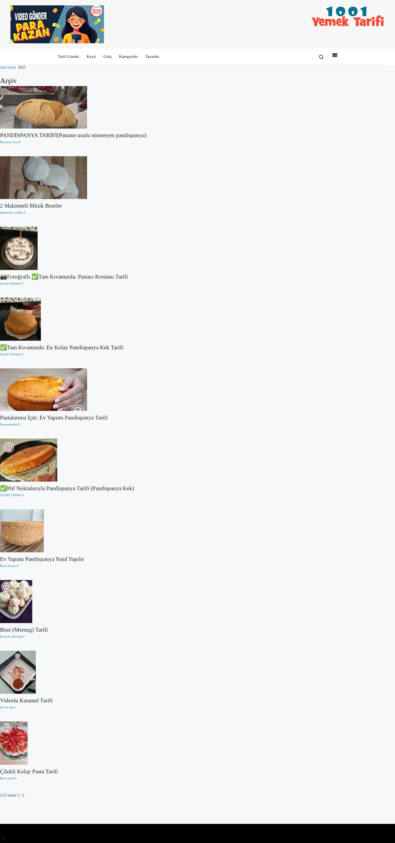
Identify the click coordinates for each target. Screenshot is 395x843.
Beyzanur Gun (9, 142)
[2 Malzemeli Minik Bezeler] (73, 177)
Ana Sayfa (8, 67)
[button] (321, 56)
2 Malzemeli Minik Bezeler (31, 205)
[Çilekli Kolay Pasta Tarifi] (73, 743)
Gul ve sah (6, 707)
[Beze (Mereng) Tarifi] (73, 601)
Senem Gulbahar (10, 283)
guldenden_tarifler (11, 212)
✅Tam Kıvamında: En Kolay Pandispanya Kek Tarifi (61, 347)
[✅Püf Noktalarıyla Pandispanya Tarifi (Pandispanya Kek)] (73, 460)
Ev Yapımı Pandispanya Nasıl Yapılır (42, 559)
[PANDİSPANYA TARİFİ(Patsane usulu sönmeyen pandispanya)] (73, 107)
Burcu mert (7, 778)
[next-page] (6, 795)
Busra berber (8, 565)
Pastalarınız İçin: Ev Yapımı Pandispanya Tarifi (54, 417)
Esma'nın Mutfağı (11, 636)
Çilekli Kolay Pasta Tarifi (29, 771)
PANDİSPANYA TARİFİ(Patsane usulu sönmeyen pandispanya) (73, 135)
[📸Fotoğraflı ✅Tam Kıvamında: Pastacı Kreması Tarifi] (73, 248)
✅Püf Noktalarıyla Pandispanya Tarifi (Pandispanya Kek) (67, 488)
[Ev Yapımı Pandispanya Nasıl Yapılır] (73, 530)
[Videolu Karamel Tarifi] (73, 672)
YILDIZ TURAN (10, 495)
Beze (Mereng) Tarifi (24, 630)
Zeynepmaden (9, 424)
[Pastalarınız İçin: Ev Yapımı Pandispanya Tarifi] (73, 389)
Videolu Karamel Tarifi (26, 700)
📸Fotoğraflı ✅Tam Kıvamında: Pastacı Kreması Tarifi (64, 276)
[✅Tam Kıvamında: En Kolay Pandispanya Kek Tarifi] (73, 319)
